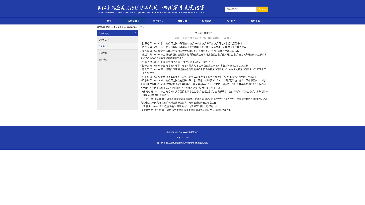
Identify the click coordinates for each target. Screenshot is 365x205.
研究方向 (103, 53)
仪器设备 (206, 21)
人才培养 (231, 21)
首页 (109, 21)
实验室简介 (104, 40)
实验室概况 (133, 21)
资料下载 (255, 21)
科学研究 (158, 21)
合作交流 (182, 21)
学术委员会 (132, 27)
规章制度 (103, 60)
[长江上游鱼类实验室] (151, 3)
